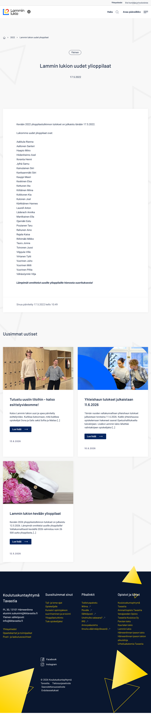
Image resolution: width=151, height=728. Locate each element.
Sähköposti (87, 613)
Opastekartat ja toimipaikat (17, 632)
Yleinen (75, 52)
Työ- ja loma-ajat (53, 602)
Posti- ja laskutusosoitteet (17, 636)
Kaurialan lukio (125, 625)
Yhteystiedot (116, 2)
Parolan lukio (124, 621)
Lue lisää (16, 429)
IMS (83, 621)
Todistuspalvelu (89, 602)
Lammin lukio (124, 629)
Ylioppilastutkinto (54, 617)
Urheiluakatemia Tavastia (130, 643)
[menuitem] (118, 3)
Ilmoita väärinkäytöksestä (94, 629)
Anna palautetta (90, 625)
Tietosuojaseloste (61, 683)
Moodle (85, 610)
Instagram (51, 664)
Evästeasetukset (50, 690)
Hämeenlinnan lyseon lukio (131, 632)
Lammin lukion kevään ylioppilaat (35, 513)
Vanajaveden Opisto (128, 613)
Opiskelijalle (51, 606)
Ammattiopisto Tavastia (130, 610)
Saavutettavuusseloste (53, 687)
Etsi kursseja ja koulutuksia (136, 2)
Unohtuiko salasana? (92, 617)
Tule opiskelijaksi (54, 621)
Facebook (51, 659)
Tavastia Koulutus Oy (128, 617)
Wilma (85, 606)
